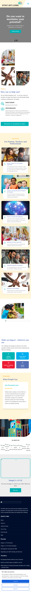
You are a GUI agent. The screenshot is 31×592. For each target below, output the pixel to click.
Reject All (15, 588)
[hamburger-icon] (28, 4)
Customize (15, 585)
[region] (15, 580)
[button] (8, 419)
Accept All (15, 581)
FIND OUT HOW (15, 31)
